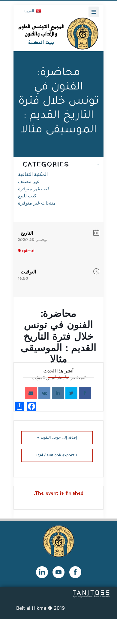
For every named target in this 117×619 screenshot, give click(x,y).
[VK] (44, 393)
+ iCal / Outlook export (57, 455)
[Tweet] (71, 393)
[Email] (31, 393)
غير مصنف (28, 181)
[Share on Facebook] (85, 393)
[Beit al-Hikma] (58, 33)
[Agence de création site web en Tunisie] (91, 593)
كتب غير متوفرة (34, 188)
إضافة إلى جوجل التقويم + (57, 437)
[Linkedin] (58, 393)
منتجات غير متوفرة (37, 203)
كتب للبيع (27, 196)
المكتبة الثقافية (33, 174)
